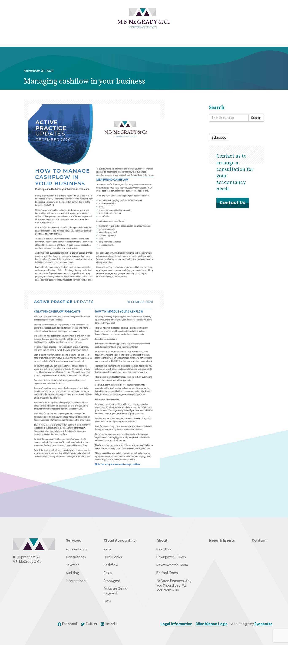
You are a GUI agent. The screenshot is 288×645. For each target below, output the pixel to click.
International (76, 581)
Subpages (219, 137)
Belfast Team (167, 573)
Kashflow (111, 565)
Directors (164, 549)
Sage (108, 573)
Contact (259, 540)
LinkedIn (111, 624)
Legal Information (176, 624)
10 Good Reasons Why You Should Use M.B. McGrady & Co (173, 585)
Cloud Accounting (120, 540)
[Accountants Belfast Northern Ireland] (144, 18)
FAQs (107, 601)
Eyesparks (263, 624)
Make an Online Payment (115, 591)
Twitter (91, 624)
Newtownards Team (172, 565)
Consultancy (76, 557)
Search (256, 117)
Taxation (72, 565)
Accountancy (76, 549)
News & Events (222, 540)
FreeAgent (112, 581)
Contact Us (232, 203)
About (162, 540)
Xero (107, 549)
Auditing (72, 573)
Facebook (70, 624)
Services (73, 540)
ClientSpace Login (211, 624)
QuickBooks (113, 557)
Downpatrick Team (171, 557)
